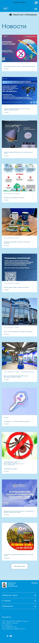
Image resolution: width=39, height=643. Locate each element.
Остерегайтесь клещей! (10, 469)
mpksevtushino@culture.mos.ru (15, 629)
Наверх (34, 583)
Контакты (6, 617)
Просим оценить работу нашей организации (16, 287)
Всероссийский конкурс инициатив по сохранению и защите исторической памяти (19, 512)
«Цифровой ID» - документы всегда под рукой (16, 421)
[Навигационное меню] (35, 3)
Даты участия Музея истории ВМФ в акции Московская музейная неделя (16, 376)
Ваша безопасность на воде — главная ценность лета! (19, 66)
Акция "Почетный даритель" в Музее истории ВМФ (18, 331)
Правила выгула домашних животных (14, 197)
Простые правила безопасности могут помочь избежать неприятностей (17, 109)
